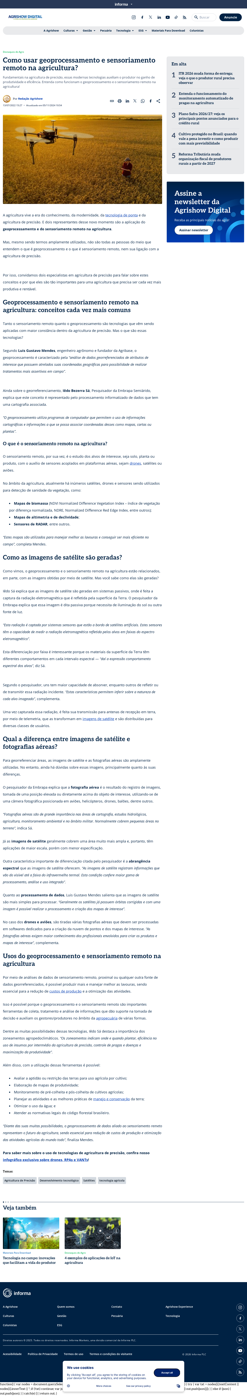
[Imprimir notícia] (120, 101)
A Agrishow (51, 30)
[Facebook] (142, 17)
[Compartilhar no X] (135, 101)
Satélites (89, 1180)
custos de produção (65, 991)
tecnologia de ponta (121, 215)
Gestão (87, 30)
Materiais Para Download (168, 30)
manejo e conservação (111, 1099)
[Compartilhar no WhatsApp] (143, 101)
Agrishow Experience (179, 1306)
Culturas (69, 30)
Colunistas (197, 30)
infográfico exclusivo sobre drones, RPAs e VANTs (45, 1159)
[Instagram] (134, 17)
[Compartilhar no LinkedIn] (127, 101)
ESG (141, 30)
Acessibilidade (12, 1354)
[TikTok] (176, 17)
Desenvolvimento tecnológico (59, 1180)
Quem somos (65, 1306)
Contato (116, 1306)
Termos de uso (73, 1354)
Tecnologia (123, 30)
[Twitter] (151, 17)
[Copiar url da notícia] (112, 101)
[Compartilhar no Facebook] (150, 101)
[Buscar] (196, 17)
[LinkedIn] (159, 17)
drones (135, 463)
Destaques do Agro (13, 51)
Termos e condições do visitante (111, 1354)
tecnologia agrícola (111, 1180)
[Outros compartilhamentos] (158, 101)
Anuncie (230, 17)
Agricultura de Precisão (19, 1180)
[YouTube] (168, 17)
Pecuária (106, 30)
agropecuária (107, 1018)
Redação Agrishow (30, 98)
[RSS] (185, 17)
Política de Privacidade (43, 1354)
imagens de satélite (98, 718)
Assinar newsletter (193, 230)
